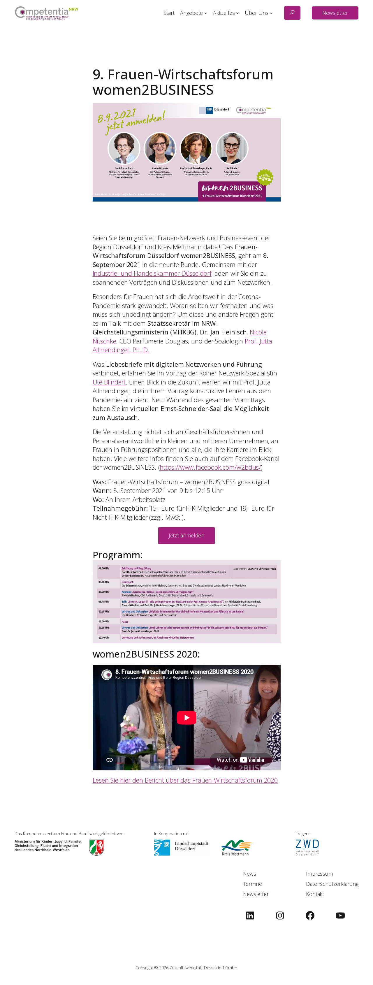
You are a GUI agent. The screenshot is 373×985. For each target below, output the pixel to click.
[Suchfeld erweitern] (292, 13)
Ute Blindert (109, 382)
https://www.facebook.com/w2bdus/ (210, 467)
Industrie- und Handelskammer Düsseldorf (152, 273)
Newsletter (335, 12)
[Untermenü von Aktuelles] (237, 13)
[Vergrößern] (273, 567)
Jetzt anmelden (187, 535)
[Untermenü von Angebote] (205, 13)
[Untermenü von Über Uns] (271, 13)
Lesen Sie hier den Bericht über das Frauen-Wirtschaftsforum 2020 (185, 780)
